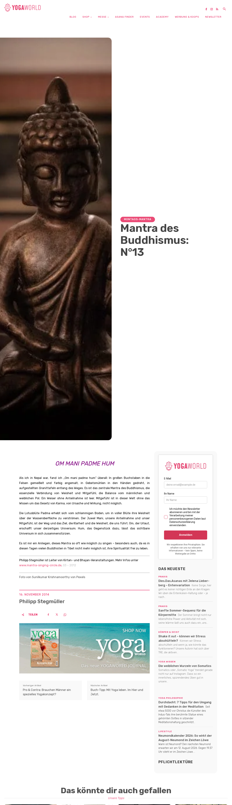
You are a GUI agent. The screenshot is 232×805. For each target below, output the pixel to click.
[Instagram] (213, 9)
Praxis (162, 577)
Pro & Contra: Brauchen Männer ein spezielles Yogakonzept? (47, 692)
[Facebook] (207, 9)
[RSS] (218, 9)
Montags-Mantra (137, 219)
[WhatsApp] (65, 614)
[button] (224, 9)
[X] (56, 614)
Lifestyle (165, 731)
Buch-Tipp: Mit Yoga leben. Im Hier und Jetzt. (117, 692)
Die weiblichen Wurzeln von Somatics (184, 666)
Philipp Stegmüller (42, 601)
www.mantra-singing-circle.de (40, 565)
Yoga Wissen (167, 662)
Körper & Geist (168, 632)
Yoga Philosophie (170, 698)
